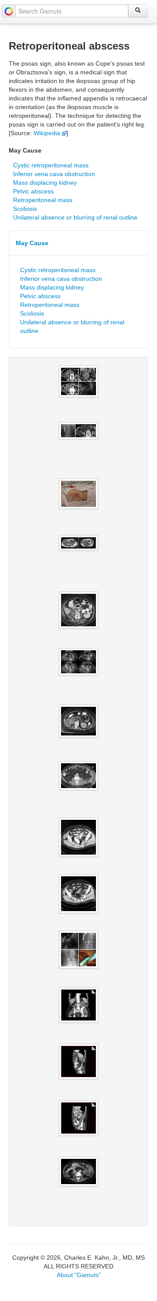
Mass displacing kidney (45, 182)
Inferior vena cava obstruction (54, 173)
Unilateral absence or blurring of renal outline (75, 217)
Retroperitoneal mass (42, 199)
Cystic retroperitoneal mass (51, 165)
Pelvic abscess (33, 191)
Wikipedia (48, 133)
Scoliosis (25, 208)
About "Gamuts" (79, 1274)
